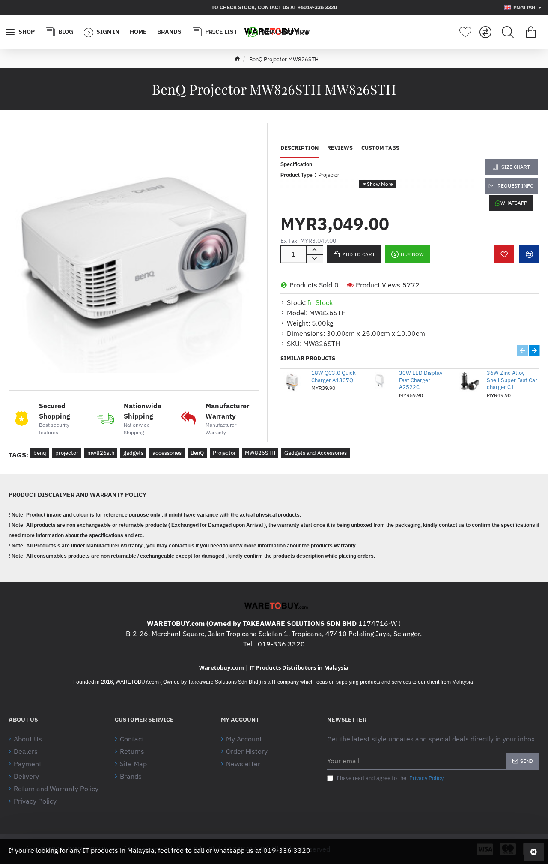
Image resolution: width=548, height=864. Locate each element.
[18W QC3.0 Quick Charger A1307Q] (293, 381)
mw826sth (100, 453)
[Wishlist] (465, 32)
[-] (314, 258)
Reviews (340, 148)
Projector (224, 453)
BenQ (197, 453)
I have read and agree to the (389, 778)
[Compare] (485, 32)
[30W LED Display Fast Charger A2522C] (380, 381)
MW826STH (260, 453)
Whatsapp (513, 203)
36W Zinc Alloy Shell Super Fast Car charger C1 (512, 380)
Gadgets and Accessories (315, 453)
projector (66, 453)
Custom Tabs (380, 148)
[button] (354, 254)
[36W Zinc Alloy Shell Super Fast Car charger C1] (468, 381)
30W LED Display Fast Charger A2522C (420, 380)
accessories (167, 453)
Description (299, 148)
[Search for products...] (508, 32)
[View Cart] (531, 32)
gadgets (133, 453)
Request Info (515, 185)
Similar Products (307, 358)
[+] (314, 250)
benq (39, 453)
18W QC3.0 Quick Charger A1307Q (333, 377)
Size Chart (515, 167)
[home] (237, 58)
